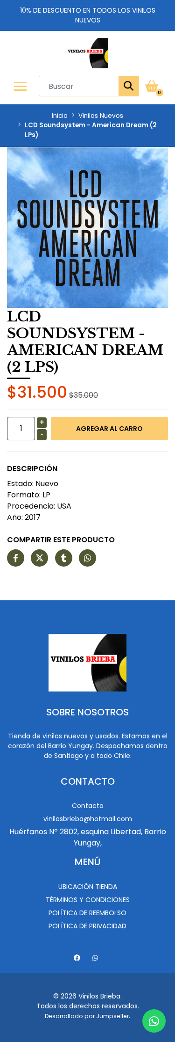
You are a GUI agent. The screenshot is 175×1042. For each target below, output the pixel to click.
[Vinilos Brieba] (87, 53)
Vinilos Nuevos (100, 115)
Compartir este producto (61, 539)
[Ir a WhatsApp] (96, 959)
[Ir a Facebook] (78, 959)
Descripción (32, 468)
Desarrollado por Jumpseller (87, 1016)
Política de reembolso (87, 913)
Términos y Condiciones (88, 899)
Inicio (60, 115)
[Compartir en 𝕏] (39, 558)
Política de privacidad (87, 926)
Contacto (88, 805)
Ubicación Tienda (87, 886)
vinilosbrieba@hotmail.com (87, 818)
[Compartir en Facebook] (15, 558)
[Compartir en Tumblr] (63, 558)
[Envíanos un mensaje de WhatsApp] (154, 1021)
